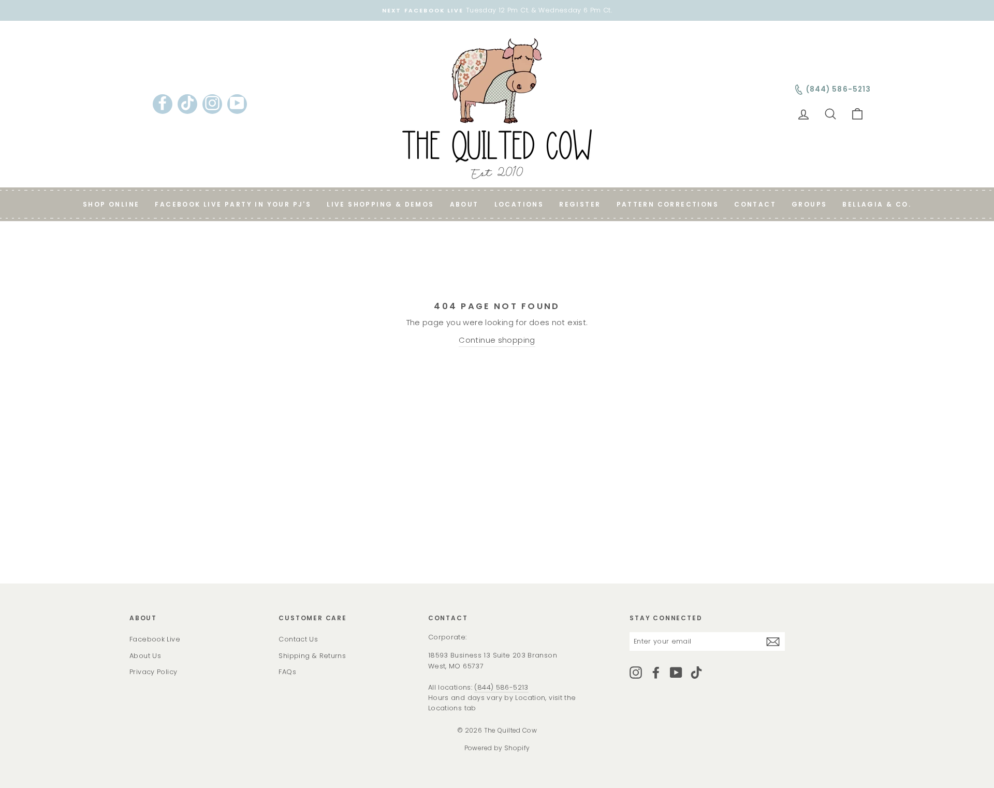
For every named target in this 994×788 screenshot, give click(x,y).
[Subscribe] (773, 641)
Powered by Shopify (497, 747)
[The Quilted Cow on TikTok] (696, 672)
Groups (809, 204)
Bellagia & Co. (876, 204)
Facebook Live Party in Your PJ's (233, 204)
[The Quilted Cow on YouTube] (676, 672)
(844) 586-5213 (501, 687)
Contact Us (298, 639)
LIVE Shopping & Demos (380, 204)
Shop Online (111, 204)
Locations (519, 204)
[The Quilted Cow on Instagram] (636, 672)
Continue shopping (497, 339)
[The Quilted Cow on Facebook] (656, 672)
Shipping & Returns (312, 655)
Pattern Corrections (668, 204)
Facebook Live (154, 639)
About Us (145, 655)
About (464, 204)
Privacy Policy (153, 671)
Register (580, 204)
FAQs (287, 671)
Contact (755, 204)
